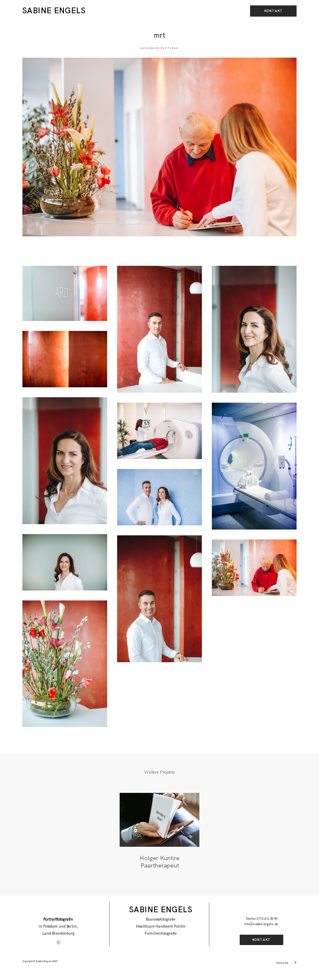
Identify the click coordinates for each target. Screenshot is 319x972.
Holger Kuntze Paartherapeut (159, 862)
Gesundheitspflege (159, 48)
